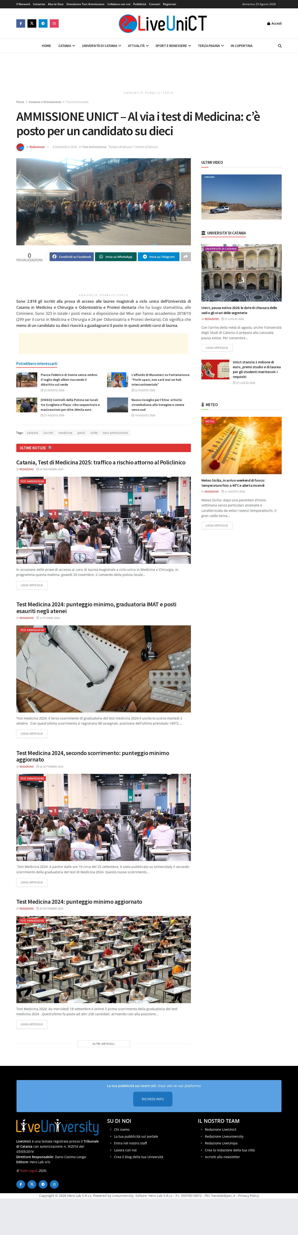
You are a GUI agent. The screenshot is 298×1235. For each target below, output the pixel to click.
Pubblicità (139, 4)
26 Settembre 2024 (51, 766)
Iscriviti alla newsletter (222, 1157)
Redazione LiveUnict (220, 1129)
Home (46, 45)
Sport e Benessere (171, 45)
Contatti (154, 4)
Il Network (23, 4)
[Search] (280, 46)
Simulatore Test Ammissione (85, 4)
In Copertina (241, 45)
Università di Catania (99, 45)
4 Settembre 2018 (65, 147)
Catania (64, 45)
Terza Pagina (209, 45)
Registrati (169, 4)
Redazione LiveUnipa (221, 1143)
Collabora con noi (118, 4)
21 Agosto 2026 (53, 415)
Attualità (136, 45)
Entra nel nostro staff (130, 1143)
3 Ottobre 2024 (49, 618)
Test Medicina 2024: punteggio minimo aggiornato (79, 901)
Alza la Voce (56, 4)
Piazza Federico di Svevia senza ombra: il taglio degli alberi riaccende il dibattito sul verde (69, 380)
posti (81, 433)
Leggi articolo (34, 585)
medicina (65, 433)
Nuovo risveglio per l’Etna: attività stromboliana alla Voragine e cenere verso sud (158, 405)
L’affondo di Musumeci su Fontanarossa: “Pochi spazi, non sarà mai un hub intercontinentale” (161, 380)
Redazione (37, 147)
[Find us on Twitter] (31, 23)
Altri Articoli (104, 1043)
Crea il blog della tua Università (138, 1157)
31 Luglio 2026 (234, 319)
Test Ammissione (77, 102)
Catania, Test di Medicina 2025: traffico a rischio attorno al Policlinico (100, 462)
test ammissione (115, 433)
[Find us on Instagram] (54, 23)
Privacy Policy (248, 1195)
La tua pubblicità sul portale (136, 1136)
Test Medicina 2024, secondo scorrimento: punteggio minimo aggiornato (92, 756)
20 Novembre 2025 (51, 469)
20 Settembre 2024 (51, 908)
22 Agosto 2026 (53, 390)
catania (32, 433)
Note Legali (28, 1170)
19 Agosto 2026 (144, 415)
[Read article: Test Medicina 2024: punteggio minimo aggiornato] (103, 959)
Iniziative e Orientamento (45, 102)
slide (94, 433)
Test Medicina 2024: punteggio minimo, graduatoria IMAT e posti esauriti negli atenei (96, 607)
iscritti (48, 433)
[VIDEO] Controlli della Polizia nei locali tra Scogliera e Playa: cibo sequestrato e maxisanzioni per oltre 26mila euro (70, 405)
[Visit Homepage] (163, 23)
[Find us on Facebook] (20, 23)
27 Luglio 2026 (245, 382)
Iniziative (39, 4)
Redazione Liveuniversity (224, 1136)
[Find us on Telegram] (43, 23)
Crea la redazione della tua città (230, 1150)
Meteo (209, 421)
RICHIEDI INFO (153, 1099)
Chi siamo (121, 1129)
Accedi (276, 23)
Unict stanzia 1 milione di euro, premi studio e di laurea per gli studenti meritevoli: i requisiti (257, 369)
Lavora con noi (125, 1150)
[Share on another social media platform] (186, 256)
